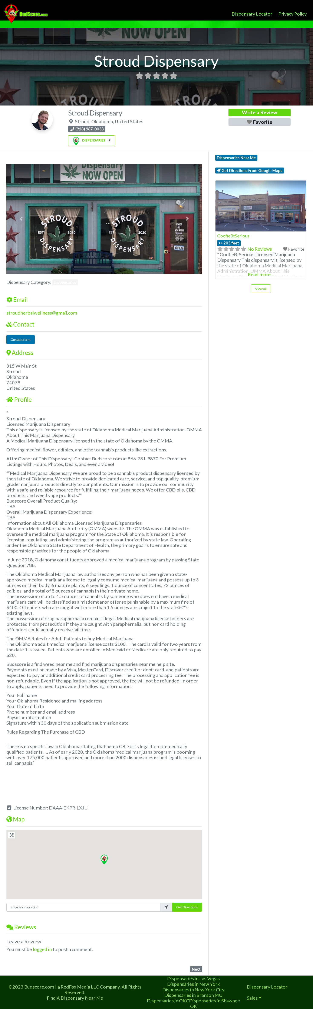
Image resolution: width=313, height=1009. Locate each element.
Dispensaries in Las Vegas (193, 978)
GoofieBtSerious (233, 235)
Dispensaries (93, 140)
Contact (23, 324)
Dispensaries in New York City (193, 989)
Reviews (25, 927)
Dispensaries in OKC (168, 1000)
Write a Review (259, 112)
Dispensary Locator (252, 14)
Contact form (20, 339)
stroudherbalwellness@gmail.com (41, 313)
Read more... (261, 274)
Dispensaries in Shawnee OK (214, 1003)
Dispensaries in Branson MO (193, 995)
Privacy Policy (293, 14)
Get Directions (187, 907)
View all (261, 289)
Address (22, 352)
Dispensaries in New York (193, 984)
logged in (42, 949)
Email (20, 299)
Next (196, 969)
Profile (23, 399)
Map (18, 819)
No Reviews (259, 249)
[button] (21, 219)
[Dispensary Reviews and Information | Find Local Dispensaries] (26, 13)
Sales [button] (252, 998)
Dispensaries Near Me (236, 157)
